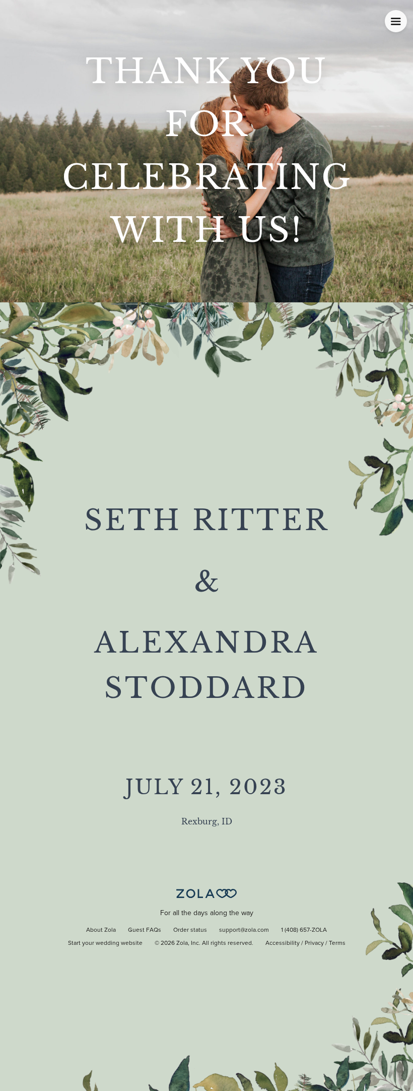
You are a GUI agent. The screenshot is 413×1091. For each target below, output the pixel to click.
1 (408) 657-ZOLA (304, 930)
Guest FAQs (144, 930)
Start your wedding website (105, 943)
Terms (337, 943)
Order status (190, 930)
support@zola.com (244, 930)
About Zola (101, 930)
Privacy (314, 943)
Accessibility (282, 943)
